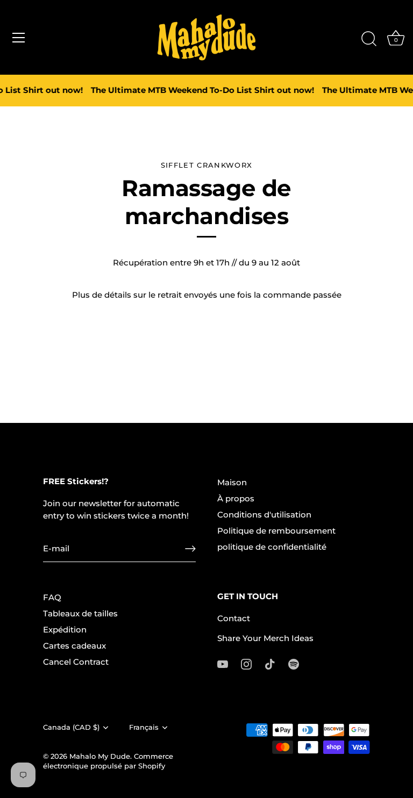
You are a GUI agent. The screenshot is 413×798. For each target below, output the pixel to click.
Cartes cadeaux (74, 646)
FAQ (52, 597)
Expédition (65, 629)
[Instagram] (246, 663)
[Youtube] (222, 663)
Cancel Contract (76, 662)
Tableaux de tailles (80, 613)
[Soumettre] (190, 548)
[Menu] (19, 37)
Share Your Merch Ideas (265, 638)
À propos (235, 498)
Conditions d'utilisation (264, 514)
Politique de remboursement (276, 531)
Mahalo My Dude (99, 756)
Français (144, 727)
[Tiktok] (270, 663)
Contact (233, 618)
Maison (232, 482)
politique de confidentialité (271, 547)
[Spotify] (293, 663)
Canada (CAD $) (71, 727)
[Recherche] (369, 39)
